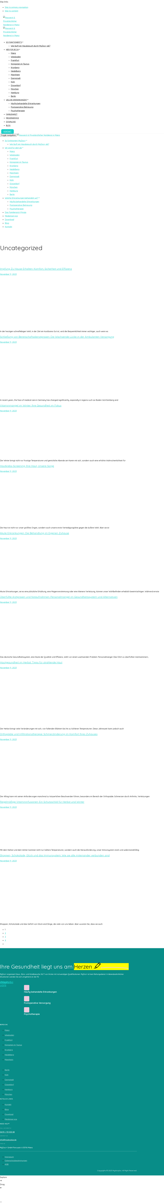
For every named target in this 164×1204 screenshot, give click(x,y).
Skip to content (11, 11)
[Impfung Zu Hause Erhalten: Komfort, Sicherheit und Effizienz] (82, 303)
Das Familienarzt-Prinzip (15, 212)
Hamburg (15, 92)
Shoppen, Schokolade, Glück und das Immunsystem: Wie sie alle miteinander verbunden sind (55, 855)
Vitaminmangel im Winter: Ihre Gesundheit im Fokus (30, 405)
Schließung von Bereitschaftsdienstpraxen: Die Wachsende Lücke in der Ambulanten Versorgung (57, 336)
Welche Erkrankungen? (16, 100)
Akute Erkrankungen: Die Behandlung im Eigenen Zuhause (34, 533)
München (15, 89)
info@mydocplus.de (8, 1140)
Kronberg (15, 67)
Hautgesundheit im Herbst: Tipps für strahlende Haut (31, 662)
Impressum (9, 1157)
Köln (13, 82)
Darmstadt (16, 78)
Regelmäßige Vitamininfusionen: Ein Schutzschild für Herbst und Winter (42, 801)
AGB (7, 1164)
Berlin (13, 96)
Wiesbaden (16, 57)
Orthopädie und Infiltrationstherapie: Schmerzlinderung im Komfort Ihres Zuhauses (48, 734)
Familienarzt (11, 114)
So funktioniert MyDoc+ (15, 140)
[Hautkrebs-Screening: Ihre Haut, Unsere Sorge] (82, 499)
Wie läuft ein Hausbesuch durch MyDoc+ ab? (30, 46)
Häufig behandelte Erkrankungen (25, 103)
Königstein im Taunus (20, 64)
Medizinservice (12, 118)
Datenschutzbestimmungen (16, 1160)
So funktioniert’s (14, 42)
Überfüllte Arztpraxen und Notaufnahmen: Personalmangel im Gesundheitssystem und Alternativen (59, 596)
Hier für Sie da (12, 50)
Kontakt (8, 226)
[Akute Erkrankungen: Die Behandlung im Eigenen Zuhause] (82, 565)
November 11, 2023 (8, 274)
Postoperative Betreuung (22, 107)
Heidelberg (16, 71)
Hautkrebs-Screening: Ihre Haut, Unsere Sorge (27, 465)
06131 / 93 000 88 (7, 1132)
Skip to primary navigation (16, 7)
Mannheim (15, 74)
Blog (8, 125)
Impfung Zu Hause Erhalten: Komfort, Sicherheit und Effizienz (36, 268)
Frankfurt (15, 60)
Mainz (13, 53)
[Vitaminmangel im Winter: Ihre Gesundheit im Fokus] (82, 436)
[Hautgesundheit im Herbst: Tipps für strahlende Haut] (82, 698)
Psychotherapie (18, 110)
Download (11, 122)
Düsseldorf (16, 85)
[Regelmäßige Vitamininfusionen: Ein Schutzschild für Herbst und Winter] (82, 828)
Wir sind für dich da (13, 148)
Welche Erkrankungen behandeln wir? (21, 198)
